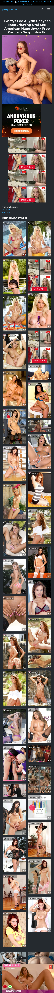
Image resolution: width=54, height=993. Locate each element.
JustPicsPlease (23, 1)
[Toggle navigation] (48, 9)
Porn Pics (6, 212)
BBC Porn (6, 209)
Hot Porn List (36, 1)
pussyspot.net (10, 9)
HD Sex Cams (8, 1)
